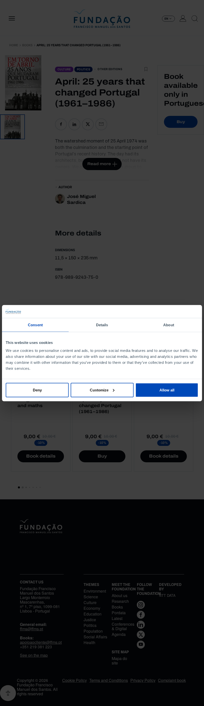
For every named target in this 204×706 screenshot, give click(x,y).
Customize (99, 390)
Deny (37, 390)
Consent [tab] (35, 325)
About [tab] (168, 325)
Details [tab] (102, 325)
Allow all (166, 390)
